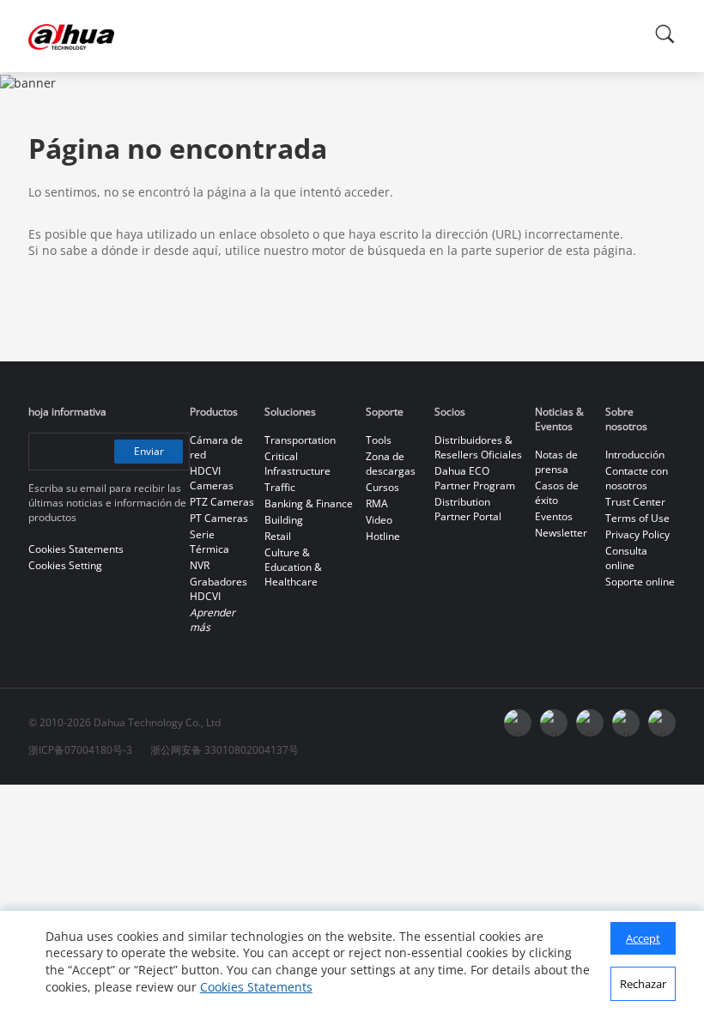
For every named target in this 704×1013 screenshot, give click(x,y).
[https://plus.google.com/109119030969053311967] (626, 723)
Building (283, 520)
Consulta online (626, 558)
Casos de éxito (557, 492)
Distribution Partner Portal (467, 509)
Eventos (554, 516)
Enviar (149, 451)
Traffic (279, 487)
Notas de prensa (556, 461)
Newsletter (561, 532)
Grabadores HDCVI (218, 589)
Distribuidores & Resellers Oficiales (478, 447)
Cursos (382, 487)
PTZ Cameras (222, 501)
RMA (377, 503)
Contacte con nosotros (636, 478)
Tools (378, 440)
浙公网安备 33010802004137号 (224, 750)
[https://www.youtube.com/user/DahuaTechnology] (553, 723)
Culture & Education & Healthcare (293, 567)
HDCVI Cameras (212, 478)
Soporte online (640, 581)
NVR (199, 565)
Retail (277, 536)
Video (379, 520)
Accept (643, 938)
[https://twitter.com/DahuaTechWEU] (662, 723)
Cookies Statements (256, 987)
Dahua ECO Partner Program (474, 478)
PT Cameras (219, 518)
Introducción (635, 454)
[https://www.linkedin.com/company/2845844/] (590, 723)
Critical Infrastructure (297, 463)
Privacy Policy (637, 534)
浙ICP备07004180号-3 (80, 750)
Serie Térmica (209, 541)
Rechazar (643, 984)
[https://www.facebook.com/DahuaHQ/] (517, 723)
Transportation (300, 440)
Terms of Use (637, 518)
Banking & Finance (308, 503)
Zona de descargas (391, 463)
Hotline (383, 536)
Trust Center (635, 501)
